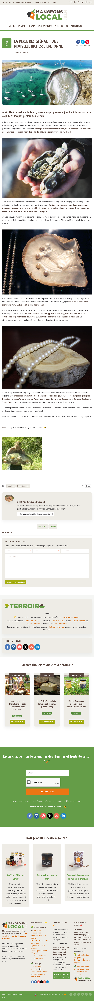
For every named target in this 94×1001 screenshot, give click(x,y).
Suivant (53, 526)
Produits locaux (10, 486)
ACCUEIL (12, 26)
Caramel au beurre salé (47, 877)
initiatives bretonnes (56, 627)
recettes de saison (31, 621)
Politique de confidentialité (9, 994)
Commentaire (12, 556)
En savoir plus (17, 721)
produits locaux (59, 621)
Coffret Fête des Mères (16, 877)
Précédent (42, 526)
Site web (66, 551)
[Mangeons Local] (47, 14)
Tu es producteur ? (74, 26)
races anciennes (60, 623)
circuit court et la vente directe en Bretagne (14, 936)
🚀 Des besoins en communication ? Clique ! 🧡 (50, 994)
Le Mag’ (32, 26)
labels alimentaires (77, 621)
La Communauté (45, 26)
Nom (9, 551)
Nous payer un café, (40, 971)
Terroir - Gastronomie (23, 486)
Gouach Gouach (23, 52)
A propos (59, 26)
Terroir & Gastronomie (70, 617)
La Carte (21, 26)
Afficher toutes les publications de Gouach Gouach (36, 514)
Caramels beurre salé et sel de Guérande (78, 877)
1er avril (88, 486)
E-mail (37, 551)
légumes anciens (33, 623)
